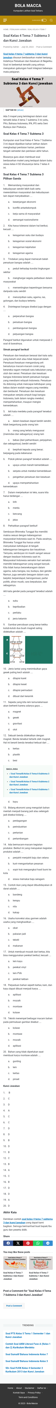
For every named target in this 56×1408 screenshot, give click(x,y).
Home (10, 1388)
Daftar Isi (41, 1388)
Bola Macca (28, 5)
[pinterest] (28, 1243)
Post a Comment (44, 47)
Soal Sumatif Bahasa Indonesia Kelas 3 (27, 1361)
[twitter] (18, 1243)
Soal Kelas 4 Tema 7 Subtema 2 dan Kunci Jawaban (13, 1276)
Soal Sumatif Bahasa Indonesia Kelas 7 (27, 1354)
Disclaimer (29, 1388)
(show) (20, 110)
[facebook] (8, 1243)
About (19, 1388)
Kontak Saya (19, 1392)
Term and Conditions (28, 1397)
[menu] (6, 20)
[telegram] (48, 1243)
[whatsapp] (38, 1243)
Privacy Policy (34, 1392)
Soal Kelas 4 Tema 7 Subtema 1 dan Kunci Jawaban (39, 1276)
